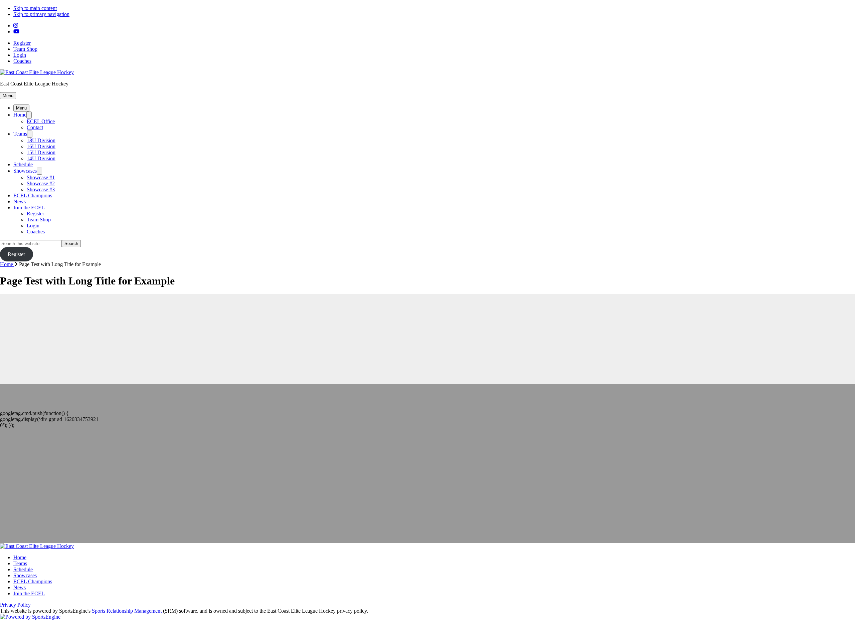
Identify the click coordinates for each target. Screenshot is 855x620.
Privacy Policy (15, 605)
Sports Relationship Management (127, 611)
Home (19, 115)
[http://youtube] (16, 31)
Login (19, 55)
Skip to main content (35, 8)
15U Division (41, 152)
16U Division (41, 146)
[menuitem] (9, 264)
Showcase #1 (41, 177)
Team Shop (25, 49)
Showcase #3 (41, 189)
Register (22, 43)
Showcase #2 (41, 183)
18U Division (41, 140)
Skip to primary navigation (41, 14)
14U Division (41, 158)
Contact (35, 127)
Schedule (23, 164)
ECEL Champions (32, 195)
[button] (8, 95)
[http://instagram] (15, 25)
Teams (20, 134)
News (19, 201)
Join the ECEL (29, 207)
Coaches (22, 61)
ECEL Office (41, 121)
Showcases (25, 171)
